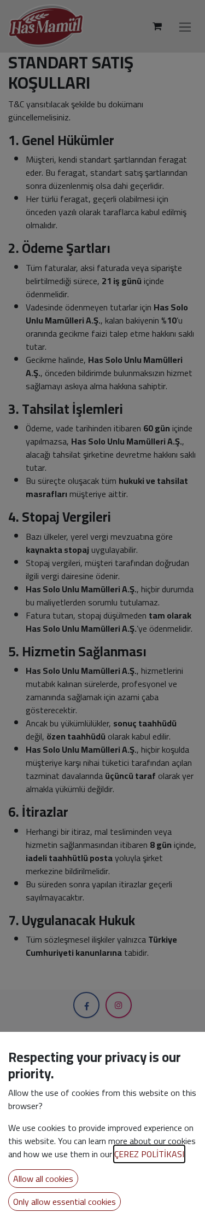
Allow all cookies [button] (43, 1178)
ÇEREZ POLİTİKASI (149, 1154)
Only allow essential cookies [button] (64, 1201)
